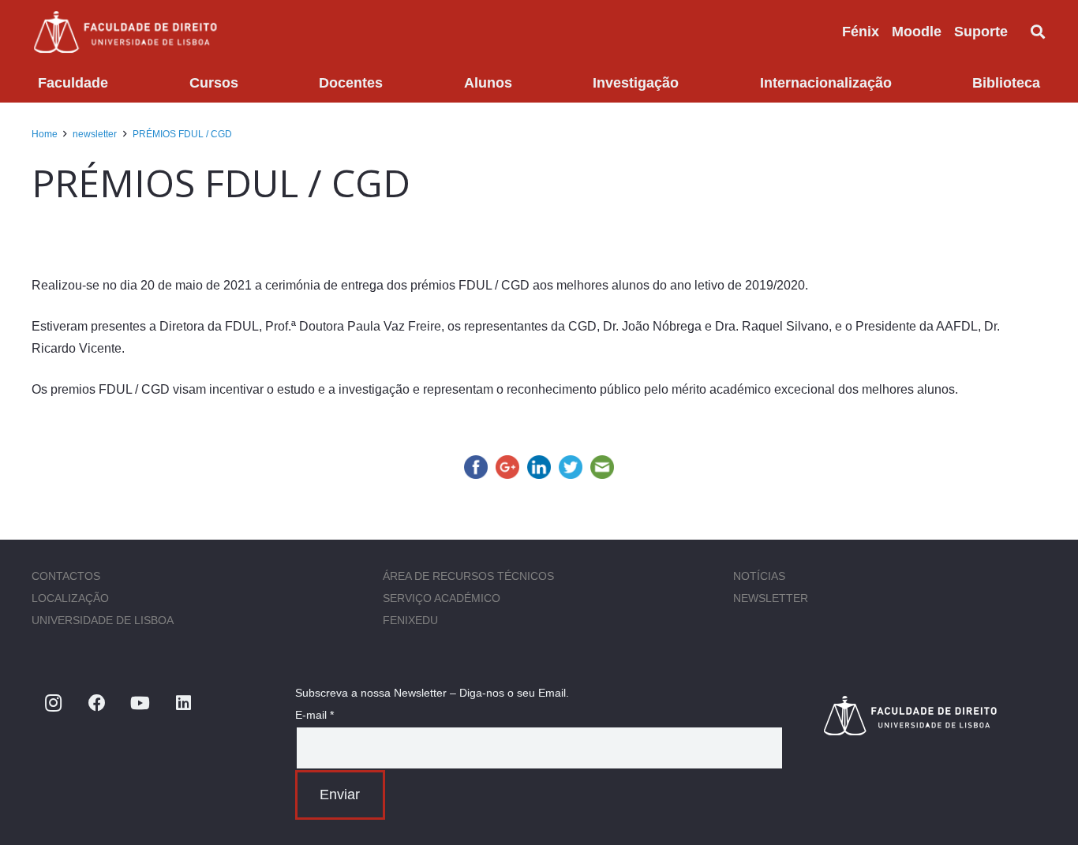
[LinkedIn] (183, 703)
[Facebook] (96, 703)
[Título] (934, 715)
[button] (1020, 31)
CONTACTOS (66, 576)
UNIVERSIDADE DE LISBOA (103, 620)
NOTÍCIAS (759, 576)
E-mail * (314, 715)
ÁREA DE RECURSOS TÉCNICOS (468, 576)
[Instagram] (53, 703)
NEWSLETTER (770, 598)
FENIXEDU (410, 620)
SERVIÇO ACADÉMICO (441, 598)
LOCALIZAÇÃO (70, 598)
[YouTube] (140, 703)
